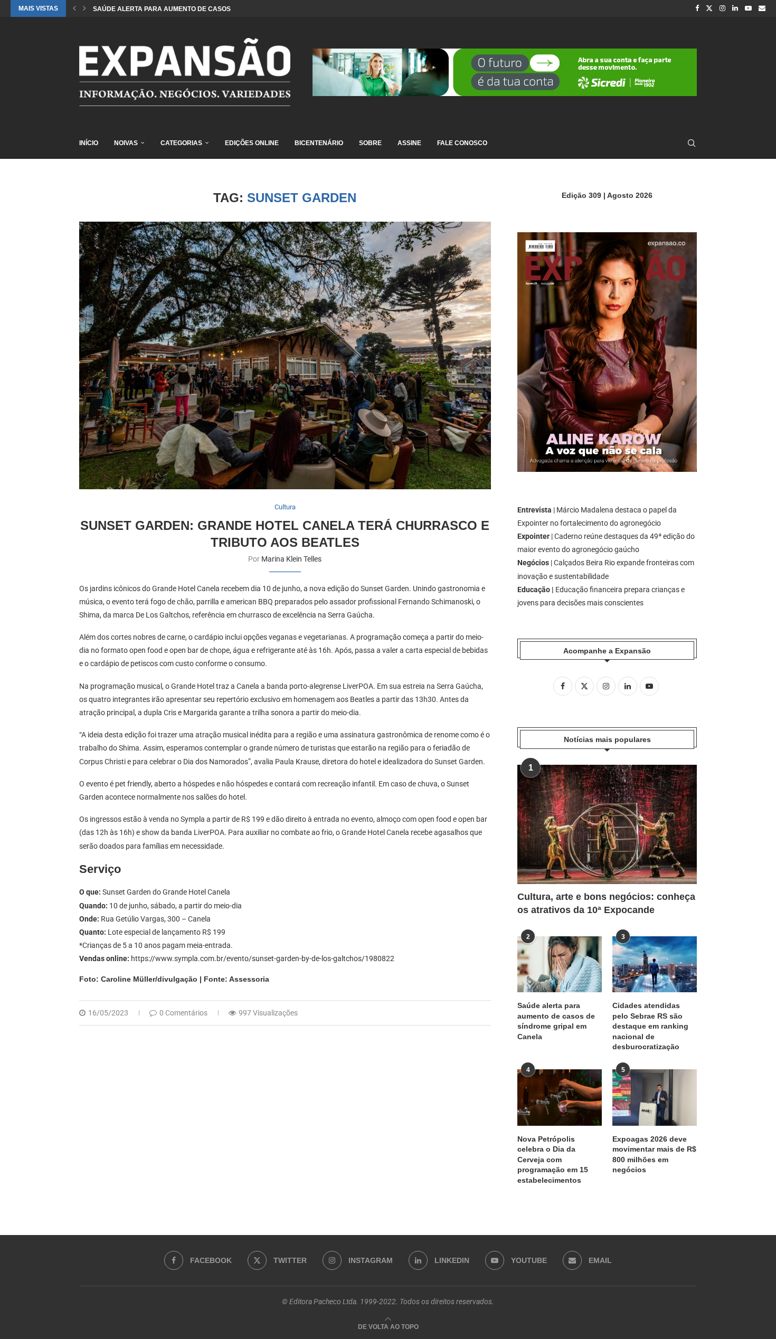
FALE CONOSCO (462, 143)
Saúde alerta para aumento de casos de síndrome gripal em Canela (556, 1021)
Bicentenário (319, 143)
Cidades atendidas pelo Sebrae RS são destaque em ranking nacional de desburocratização (650, 1026)
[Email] (762, 8)
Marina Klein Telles (291, 559)
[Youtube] (748, 8)
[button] (74, 8)
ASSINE (409, 143)
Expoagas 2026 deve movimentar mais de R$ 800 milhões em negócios (654, 1154)
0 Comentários (183, 1013)
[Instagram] (722, 8)
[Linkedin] (735, 8)
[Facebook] (697, 8)
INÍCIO (88, 143)
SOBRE (370, 143)
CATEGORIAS (181, 143)
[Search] (691, 143)
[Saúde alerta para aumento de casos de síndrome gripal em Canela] (559, 964)
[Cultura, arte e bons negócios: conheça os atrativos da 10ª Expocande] (607, 825)
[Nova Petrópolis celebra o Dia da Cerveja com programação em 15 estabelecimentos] (559, 1097)
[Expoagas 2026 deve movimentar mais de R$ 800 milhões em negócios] (654, 1097)
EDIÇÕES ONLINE (252, 143)
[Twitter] (709, 8)
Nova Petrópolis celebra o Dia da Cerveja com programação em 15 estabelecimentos (552, 1159)
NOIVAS (126, 143)
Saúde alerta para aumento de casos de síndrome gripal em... (205, 9)
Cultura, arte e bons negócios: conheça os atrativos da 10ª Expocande (606, 903)
